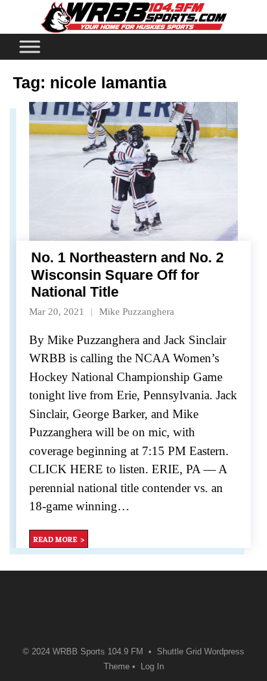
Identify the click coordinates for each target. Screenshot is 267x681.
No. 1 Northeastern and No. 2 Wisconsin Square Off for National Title (127, 274)
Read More (55, 539)
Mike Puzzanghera (136, 311)
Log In (152, 666)
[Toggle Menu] (29, 46)
